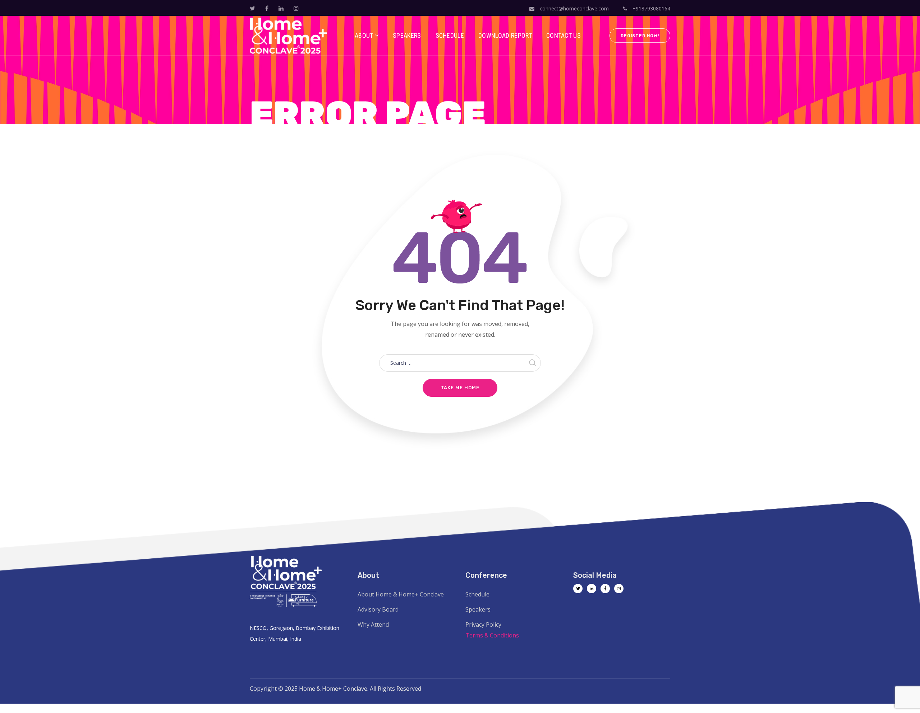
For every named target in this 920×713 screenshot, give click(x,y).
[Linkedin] (591, 588)
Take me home (460, 387)
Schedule (477, 594)
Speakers (478, 609)
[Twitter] (578, 588)
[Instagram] (619, 588)
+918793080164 (650, 8)
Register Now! (640, 35)
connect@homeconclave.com (574, 8)
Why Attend (373, 624)
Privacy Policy (483, 624)
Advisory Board (378, 609)
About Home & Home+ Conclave (401, 594)
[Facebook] (605, 588)
